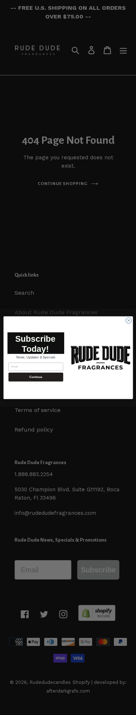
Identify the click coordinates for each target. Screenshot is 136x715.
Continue (35, 376)
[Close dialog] (128, 320)
